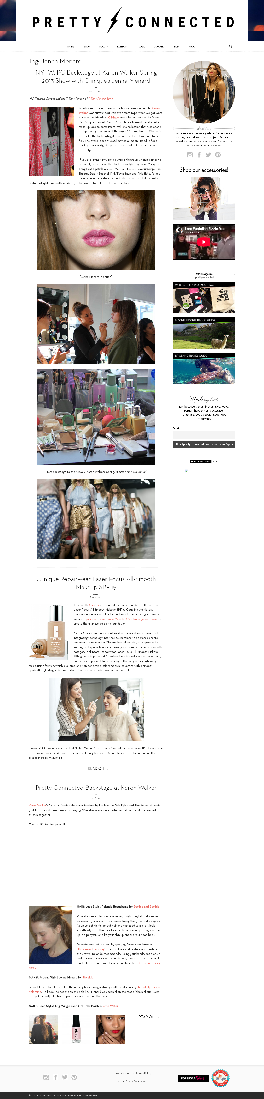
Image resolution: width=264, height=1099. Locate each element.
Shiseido (88, 977)
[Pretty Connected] (132, 20)
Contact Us (127, 1073)
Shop (87, 47)
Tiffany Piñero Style (100, 98)
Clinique (94, 605)
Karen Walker (37, 805)
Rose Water (110, 1006)
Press (176, 47)
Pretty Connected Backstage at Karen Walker (96, 788)
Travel (140, 47)
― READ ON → (96, 768)
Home (70, 47)
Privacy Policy (143, 1073)
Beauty (103, 47)
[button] (230, 46)
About (193, 47)
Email (176, 428)
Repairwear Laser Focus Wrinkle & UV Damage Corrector (120, 619)
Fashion (122, 47)
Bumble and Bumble (146, 906)
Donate (159, 47)
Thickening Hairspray (90, 949)
